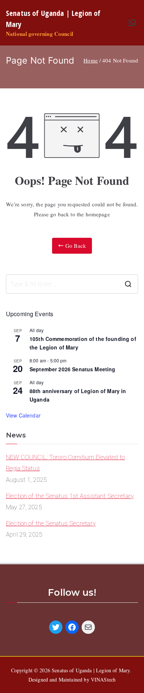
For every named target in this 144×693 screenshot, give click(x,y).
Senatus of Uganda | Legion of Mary (91, 670)
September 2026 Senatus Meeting (73, 369)
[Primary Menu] (132, 22)
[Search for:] (72, 284)
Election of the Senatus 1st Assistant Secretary (70, 496)
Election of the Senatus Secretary (51, 523)
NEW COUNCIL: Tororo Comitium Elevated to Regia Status (65, 462)
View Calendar (23, 415)
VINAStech (103, 679)
